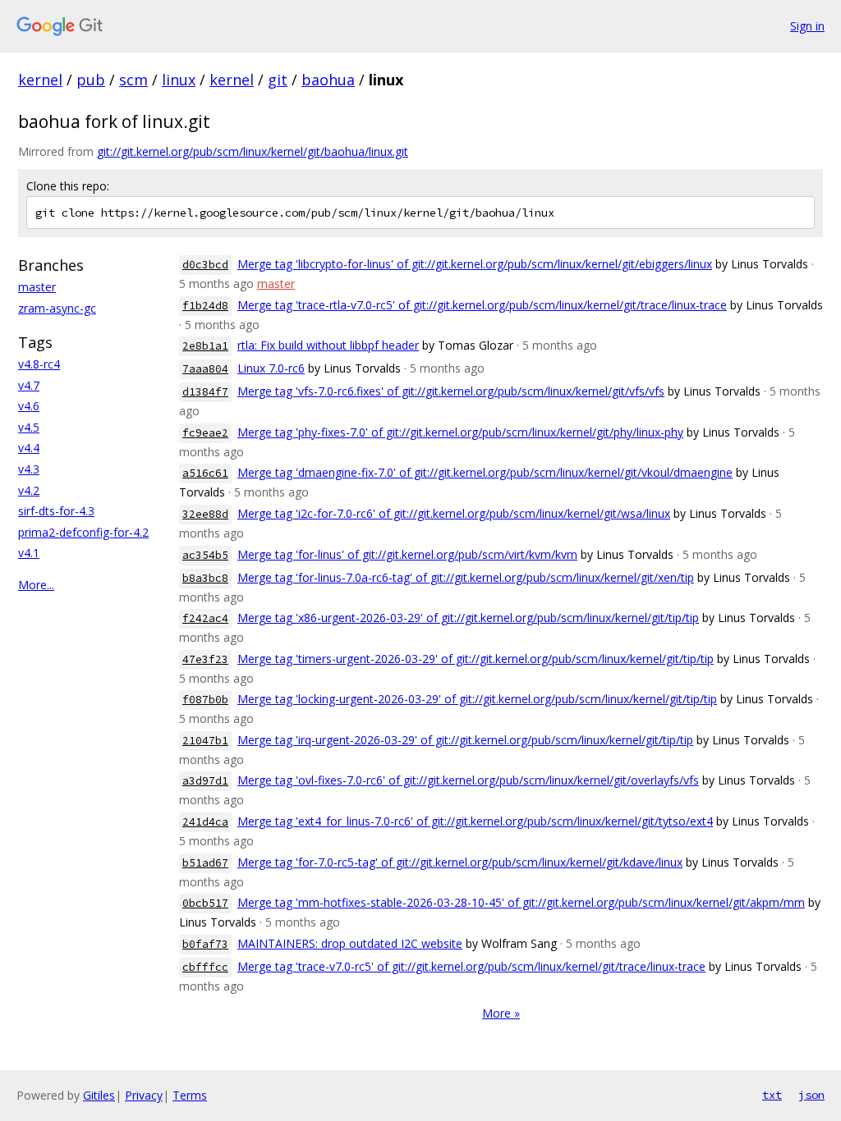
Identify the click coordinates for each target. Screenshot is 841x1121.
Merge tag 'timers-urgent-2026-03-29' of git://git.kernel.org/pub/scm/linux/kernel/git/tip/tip (475, 658)
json (811, 1094)
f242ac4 (205, 618)
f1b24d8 (205, 306)
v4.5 (28, 427)
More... (36, 585)
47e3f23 (205, 659)
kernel (40, 79)
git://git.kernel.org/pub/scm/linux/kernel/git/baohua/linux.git (252, 151)
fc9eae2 (205, 433)
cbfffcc (205, 967)
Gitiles (99, 1095)
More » (501, 1013)
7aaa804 (205, 369)
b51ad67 (205, 863)
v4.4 (28, 447)
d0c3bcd (205, 265)
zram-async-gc (57, 308)
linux (178, 79)
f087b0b (205, 700)
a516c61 (205, 473)
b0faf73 (205, 944)
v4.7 (28, 385)
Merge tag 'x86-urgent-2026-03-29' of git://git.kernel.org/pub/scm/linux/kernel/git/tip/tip (468, 617)
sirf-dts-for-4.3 (56, 511)
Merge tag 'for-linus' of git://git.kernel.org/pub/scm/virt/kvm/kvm (407, 554)
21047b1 (205, 741)
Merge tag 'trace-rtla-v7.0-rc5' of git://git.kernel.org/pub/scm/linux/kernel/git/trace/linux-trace (482, 305)
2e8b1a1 (205, 346)
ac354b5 (205, 555)
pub (90, 79)
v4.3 (28, 469)
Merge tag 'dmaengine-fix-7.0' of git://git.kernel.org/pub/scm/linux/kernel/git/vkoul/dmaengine (485, 472)
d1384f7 (205, 392)
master (37, 287)
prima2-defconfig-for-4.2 (83, 532)
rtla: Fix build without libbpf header (328, 345)
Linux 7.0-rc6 (271, 368)
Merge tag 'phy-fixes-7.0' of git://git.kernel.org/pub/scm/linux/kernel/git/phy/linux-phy (460, 432)
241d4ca (205, 822)
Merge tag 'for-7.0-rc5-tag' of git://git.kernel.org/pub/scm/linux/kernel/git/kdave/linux (459, 862)
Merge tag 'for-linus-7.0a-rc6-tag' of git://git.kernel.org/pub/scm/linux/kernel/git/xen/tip (465, 577)
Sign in (807, 26)
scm (133, 79)
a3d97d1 (205, 781)
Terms (189, 1095)
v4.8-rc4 (39, 364)
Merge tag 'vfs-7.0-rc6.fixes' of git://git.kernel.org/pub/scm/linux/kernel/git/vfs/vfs (450, 391)
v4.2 (28, 490)
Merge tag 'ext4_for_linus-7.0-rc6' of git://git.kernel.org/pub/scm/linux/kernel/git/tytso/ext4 (475, 821)
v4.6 (28, 406)
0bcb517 (205, 903)
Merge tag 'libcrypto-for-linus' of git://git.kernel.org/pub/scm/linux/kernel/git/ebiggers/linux (474, 264)
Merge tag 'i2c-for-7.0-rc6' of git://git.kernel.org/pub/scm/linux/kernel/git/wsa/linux (453, 513)
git (277, 79)
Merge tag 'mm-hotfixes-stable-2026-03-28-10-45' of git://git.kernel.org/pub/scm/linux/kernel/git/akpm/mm (521, 902)
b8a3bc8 (205, 578)
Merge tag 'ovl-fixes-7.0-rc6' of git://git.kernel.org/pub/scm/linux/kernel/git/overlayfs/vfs (468, 780)
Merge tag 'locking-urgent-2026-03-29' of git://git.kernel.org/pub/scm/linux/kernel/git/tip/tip (477, 699)
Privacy (144, 1095)
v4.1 (28, 552)
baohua (328, 79)
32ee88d (205, 514)
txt (772, 1094)
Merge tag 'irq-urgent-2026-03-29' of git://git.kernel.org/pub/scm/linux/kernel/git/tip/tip (465, 740)
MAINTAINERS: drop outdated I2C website (349, 943)
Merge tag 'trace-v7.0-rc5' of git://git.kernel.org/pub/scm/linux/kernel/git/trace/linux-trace (471, 966)
